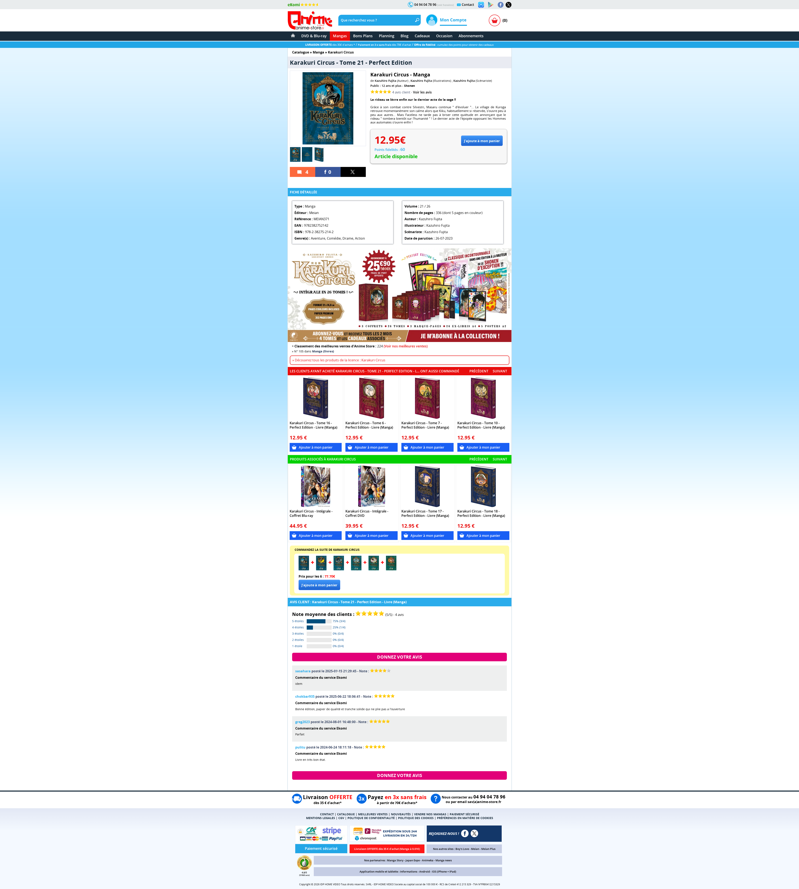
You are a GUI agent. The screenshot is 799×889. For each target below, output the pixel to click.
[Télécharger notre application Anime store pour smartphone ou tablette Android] (491, 5)
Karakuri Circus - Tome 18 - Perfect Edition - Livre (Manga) (481, 513)
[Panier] (494, 20)
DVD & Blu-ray (314, 35)
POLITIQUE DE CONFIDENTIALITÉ (371, 818)
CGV (341, 818)
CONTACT (327, 814)
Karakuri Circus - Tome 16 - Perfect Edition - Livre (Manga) (313, 425)
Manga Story (395, 860)
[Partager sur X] (353, 172)
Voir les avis (422, 92)
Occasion (444, 35)
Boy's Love (462, 849)
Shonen (409, 86)
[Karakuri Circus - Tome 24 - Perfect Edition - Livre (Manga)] (356, 569)
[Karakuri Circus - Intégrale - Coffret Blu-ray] (316, 486)
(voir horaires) (445, 5)
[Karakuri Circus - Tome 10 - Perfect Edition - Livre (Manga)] (483, 398)
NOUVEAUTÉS (401, 814)
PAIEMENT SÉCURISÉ (464, 814)
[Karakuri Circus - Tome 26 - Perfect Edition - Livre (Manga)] (391, 569)
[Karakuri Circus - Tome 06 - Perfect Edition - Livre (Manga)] (371, 398)
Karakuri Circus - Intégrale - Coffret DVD (366, 513)
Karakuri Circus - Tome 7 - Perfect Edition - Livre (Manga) (425, 425)
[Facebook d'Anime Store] (465, 833)
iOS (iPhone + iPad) (444, 871)
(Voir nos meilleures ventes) (406, 346)
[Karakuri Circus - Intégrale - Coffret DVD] (371, 486)
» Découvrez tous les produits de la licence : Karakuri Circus (338, 360)
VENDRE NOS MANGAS (430, 814)
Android (424, 871)
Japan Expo (413, 860)
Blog (404, 35)
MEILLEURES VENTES (373, 814)
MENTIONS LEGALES (320, 818)
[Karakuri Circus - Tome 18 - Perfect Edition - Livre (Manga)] (483, 486)
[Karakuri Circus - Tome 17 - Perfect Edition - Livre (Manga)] (427, 486)
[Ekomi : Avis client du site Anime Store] (304, 869)
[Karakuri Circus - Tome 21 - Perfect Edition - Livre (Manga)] (304, 569)
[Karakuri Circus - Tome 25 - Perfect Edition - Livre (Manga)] (373, 569)
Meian (475, 849)
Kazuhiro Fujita (385, 81)
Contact (468, 4)
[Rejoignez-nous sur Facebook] (501, 5)
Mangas (340, 35)
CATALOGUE (346, 814)
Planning (386, 35)
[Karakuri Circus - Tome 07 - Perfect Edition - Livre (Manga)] (427, 398)
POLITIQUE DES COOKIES (416, 818)
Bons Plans (363, 35)
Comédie (334, 238)
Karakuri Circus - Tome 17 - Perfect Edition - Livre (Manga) (425, 513)
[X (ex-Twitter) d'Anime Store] (474, 833)
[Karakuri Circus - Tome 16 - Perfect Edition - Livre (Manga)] (316, 398)
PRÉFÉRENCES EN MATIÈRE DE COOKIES (465, 818)
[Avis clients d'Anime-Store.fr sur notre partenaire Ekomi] (303, 4)
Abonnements (471, 35)
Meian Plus (488, 849)
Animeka (427, 860)
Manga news (443, 860)
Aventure (318, 238)
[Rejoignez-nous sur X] (508, 5)
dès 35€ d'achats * (330, 45)
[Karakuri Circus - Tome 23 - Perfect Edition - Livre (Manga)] (339, 569)
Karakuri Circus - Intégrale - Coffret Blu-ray (311, 513)
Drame (347, 238)
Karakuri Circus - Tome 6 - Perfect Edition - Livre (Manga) (369, 425)
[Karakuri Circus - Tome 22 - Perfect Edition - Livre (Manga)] (321, 569)
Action (360, 238)
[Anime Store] (310, 20)
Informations (408, 871)
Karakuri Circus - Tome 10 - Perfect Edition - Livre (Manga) (481, 425)
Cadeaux (422, 35)
